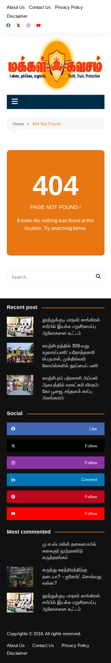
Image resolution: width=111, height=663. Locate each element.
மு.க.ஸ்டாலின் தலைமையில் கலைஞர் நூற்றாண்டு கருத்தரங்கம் (69, 551)
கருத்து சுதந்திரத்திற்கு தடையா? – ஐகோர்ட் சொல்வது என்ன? (72, 576)
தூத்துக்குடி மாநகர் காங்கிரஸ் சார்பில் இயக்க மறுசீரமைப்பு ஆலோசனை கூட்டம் (71, 326)
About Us (16, 7)
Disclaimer (17, 16)
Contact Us (40, 7)
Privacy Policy (69, 7)
